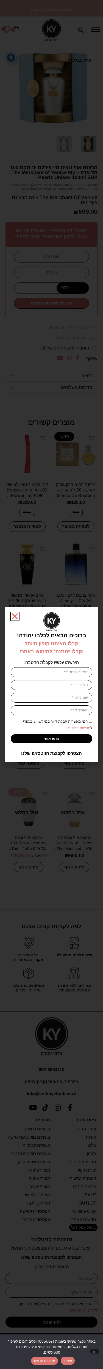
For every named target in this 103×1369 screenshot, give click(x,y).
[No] (94, 1351)
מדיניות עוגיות (44, 1361)
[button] (15, 616)
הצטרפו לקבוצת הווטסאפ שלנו (51, 753)
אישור (67, 1361)
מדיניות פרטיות (79, 728)
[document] (51, 684)
